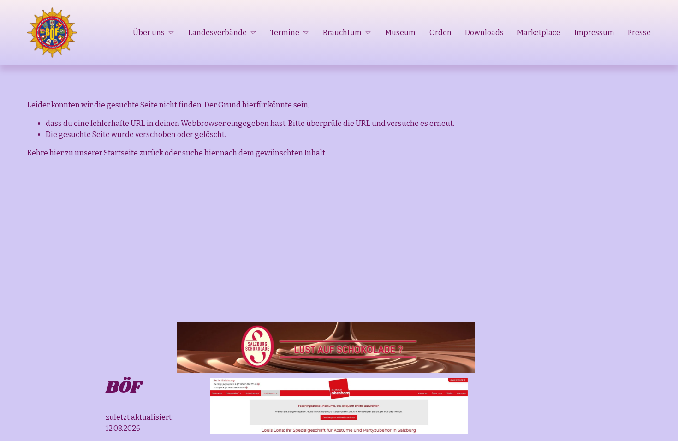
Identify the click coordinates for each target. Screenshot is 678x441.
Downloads (484, 32)
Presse (639, 32)
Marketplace (538, 32)
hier (56, 153)
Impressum (594, 32)
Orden (440, 32)
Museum (400, 32)
